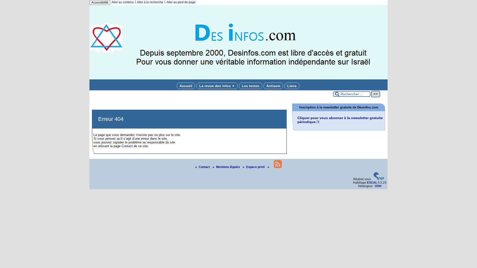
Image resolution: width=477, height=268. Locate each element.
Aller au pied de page (181, 2)
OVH (378, 186)
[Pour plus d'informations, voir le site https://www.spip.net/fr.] (379, 179)
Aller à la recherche (150, 2)
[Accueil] (238, 78)
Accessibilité (99, 2)
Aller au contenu (123, 2)
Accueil (186, 86)
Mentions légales (228, 167)
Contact (127, 146)
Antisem (273, 86)
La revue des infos (217, 86)
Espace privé (256, 167)
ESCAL (372, 182)
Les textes (250, 86)
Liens (292, 86)
